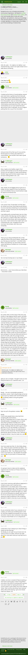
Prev (9, 594)
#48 (26, 235)
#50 (26, 267)
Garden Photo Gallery (19, 14)
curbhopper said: (6, 367)
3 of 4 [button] (14, 594)
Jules (3, 9)
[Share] (24, 62)
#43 (26, 91)
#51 (26, 312)
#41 (26, 62)
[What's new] (23, 1)
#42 (26, 77)
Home (2, 651)
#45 (26, 166)
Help (24, 649)
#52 (26, 364)
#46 (26, 185)
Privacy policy (19, 649)
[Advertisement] (14, 39)
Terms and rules (11, 649)
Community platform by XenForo (13, 653)
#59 (26, 526)
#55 (26, 443)
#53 (26, 389)
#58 (26, 507)
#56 (26, 465)
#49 (26, 255)
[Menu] (2, 1)
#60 (26, 577)
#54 (26, 408)
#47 (26, 202)
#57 (26, 480)
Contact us (3, 649)
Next (18, 594)
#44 (26, 149)
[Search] (26, 1)
